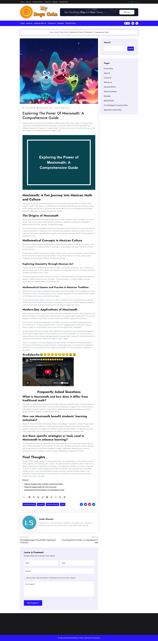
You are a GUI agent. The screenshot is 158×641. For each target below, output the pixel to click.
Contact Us (47, 2)
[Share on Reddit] (51, 497)
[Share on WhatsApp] (42, 497)
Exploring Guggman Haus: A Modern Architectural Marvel (43, 484)
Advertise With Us (38, 2)
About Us (28, 2)
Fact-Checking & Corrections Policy (116, 105)
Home (22, 2)
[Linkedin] (134, 2)
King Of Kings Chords (61, 32)
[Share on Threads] (60, 497)
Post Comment (32, 603)
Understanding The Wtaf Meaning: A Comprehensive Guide (44, 490)
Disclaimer (55, 2)
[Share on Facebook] (29, 497)
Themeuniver (96, 638)
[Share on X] (34, 497)
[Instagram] (137, 2)
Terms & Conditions (110, 91)
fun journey (41, 504)
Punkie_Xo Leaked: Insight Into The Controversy (40, 487)
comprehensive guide (29, 504)
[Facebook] (128, 2)
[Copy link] (64, 497)
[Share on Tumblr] (56, 497)
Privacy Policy (108, 69)
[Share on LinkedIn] (38, 497)
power (62, 504)
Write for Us (108, 82)
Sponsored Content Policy (112, 110)
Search (107, 42)
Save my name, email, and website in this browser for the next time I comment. (51, 578)
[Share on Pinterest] (47, 497)
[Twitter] (131, 2)
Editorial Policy (64, 2)
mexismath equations (52, 504)
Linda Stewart (46, 519)
